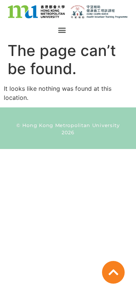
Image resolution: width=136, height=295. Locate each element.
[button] (62, 30)
